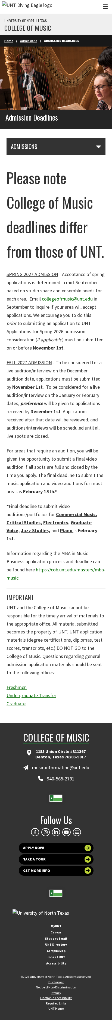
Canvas (56, 932)
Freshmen (17, 687)
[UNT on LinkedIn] (56, 832)
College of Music (27, 27)
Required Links (56, 1003)
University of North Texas (25, 20)
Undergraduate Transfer (31, 695)
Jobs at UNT (56, 957)
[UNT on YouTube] (66, 832)
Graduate (16, 703)
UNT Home (56, 1008)
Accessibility (56, 963)
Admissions (28, 41)
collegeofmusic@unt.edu (67, 299)
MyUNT (56, 926)
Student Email (56, 938)
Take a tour (34, 859)
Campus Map (56, 951)
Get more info (36, 870)
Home (8, 41)
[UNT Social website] (77, 832)
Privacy (56, 993)
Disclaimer (56, 982)
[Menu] (105, 6)
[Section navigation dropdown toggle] (98, 146)
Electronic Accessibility (56, 998)
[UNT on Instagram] (45, 832)
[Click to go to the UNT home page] (27, 6)
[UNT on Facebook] (35, 832)
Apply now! (33, 848)
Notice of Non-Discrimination (56, 987)
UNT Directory (56, 944)
